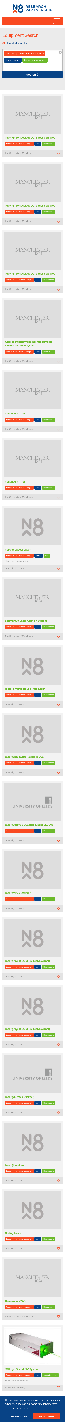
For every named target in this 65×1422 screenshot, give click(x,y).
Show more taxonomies (16, 561)
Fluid (47, 555)
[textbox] (23, 66)
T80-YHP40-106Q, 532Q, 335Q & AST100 (30, 137)
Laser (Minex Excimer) (18, 893)
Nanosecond (48, 144)
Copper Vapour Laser (17, 549)
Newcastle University (15, 1387)
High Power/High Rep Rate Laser (25, 689)
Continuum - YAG (15, 413)
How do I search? (16, 43)
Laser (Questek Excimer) (19, 1097)
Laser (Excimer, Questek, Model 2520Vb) (29, 825)
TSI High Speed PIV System (21, 1369)
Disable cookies (18, 1416)
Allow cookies (46, 1416)
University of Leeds (14, 568)
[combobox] (32, 60)
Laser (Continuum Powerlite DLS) (24, 757)
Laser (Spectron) (14, 1165)
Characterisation (50, 1375)
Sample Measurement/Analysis (19, 144)
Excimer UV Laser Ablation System (26, 620)
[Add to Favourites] (58, 153)
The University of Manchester (19, 153)
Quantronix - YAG (15, 1301)
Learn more (22, 1408)
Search (31, 74)
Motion (39, 555)
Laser (38, 144)
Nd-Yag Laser (13, 1233)
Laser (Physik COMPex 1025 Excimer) (27, 961)
